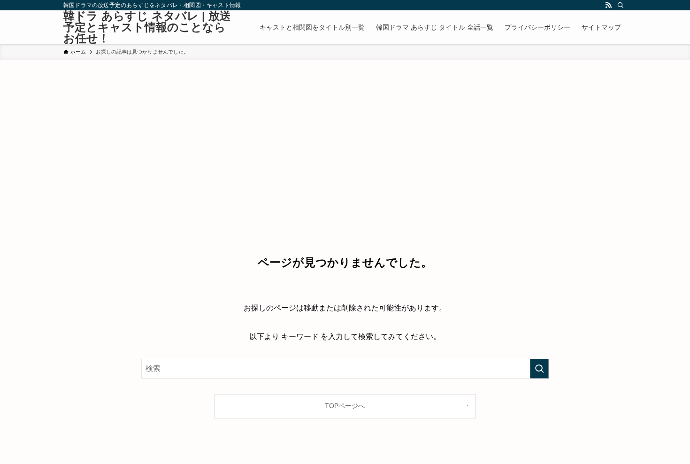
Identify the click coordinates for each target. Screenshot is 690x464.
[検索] (620, 5)
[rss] (608, 5)
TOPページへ (345, 406)
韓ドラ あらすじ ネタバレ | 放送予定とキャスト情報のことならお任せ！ (147, 27)
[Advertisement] (345, 130)
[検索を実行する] (539, 369)
